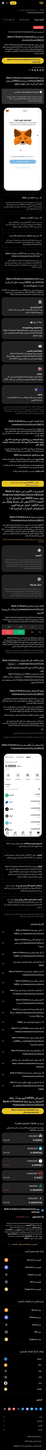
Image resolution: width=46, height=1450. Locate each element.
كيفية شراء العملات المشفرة (27, 10)
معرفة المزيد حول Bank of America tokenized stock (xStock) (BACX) (23, 540)
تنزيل (13, 3)
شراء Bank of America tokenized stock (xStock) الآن (25, 1111)
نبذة (40, 1417)
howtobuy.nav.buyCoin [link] (35, 12)
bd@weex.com (19, 1446)
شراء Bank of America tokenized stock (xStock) (23, 60)
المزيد (40, 1425)
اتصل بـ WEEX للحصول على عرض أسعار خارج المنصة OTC (25, 483)
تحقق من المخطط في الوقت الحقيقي (22, 1244)
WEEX (42, 10)
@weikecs (30, 1436)
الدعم (40, 1430)
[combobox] (12, 664)
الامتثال (39, 1421)
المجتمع (39, 1400)
